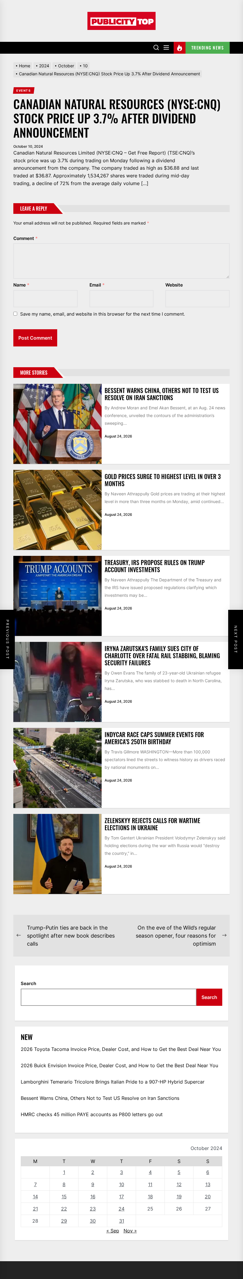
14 (35, 1197)
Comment (25, 238)
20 (208, 1197)
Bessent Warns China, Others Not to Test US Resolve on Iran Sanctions (162, 394)
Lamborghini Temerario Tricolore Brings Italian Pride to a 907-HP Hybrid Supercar (112, 1082)
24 (121, 1209)
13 (207, 1184)
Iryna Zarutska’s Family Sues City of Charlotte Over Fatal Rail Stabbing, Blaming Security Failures (162, 655)
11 (150, 1184)
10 (121, 1184)
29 (64, 1221)
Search (28, 983)
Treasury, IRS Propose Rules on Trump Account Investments (155, 566)
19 (179, 1197)
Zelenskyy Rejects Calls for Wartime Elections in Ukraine (152, 824)
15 (64, 1197)
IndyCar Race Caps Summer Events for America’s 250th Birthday (154, 738)
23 (93, 1209)
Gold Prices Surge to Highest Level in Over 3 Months (163, 480)
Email (97, 285)
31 (121, 1221)
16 (92, 1197)
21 (35, 1209)
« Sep (112, 1231)
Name (21, 285)
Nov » (130, 1231)
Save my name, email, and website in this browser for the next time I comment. (102, 314)
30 (93, 1221)
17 (121, 1197)
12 (179, 1184)
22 (64, 1209)
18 (150, 1197)
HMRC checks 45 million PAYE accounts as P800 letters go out (92, 1114)
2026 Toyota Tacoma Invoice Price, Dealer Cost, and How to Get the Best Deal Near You (121, 1049)
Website (174, 285)
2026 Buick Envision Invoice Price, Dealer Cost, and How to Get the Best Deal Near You (119, 1065)
